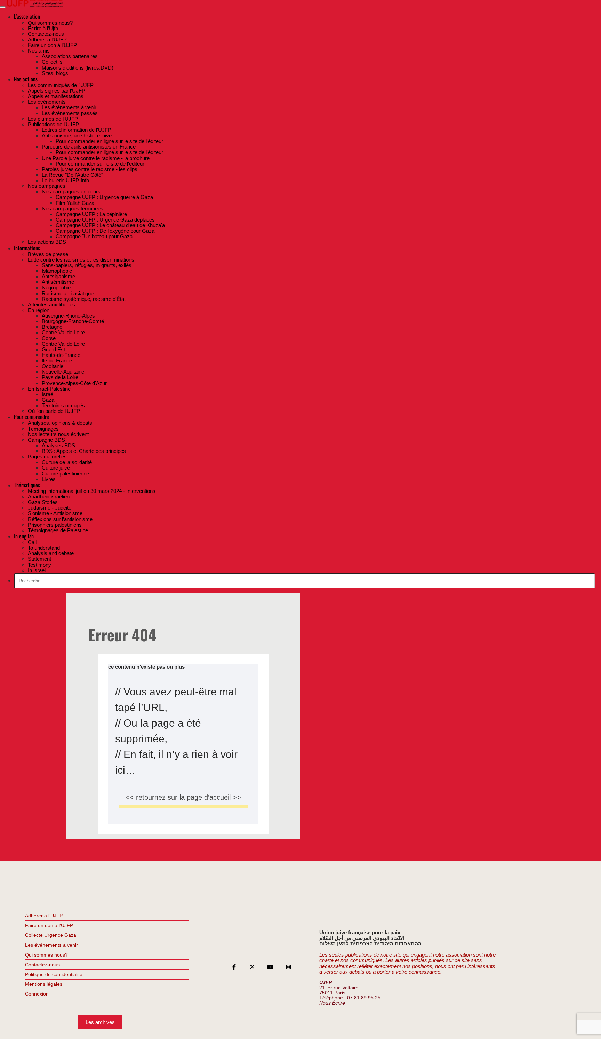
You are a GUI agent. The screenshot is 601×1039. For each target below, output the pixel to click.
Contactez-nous (42, 964)
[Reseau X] (252, 969)
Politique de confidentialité (53, 974)
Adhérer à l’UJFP (44, 915)
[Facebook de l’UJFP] (234, 969)
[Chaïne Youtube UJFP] (270, 969)
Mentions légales (43, 984)
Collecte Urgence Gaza (50, 935)
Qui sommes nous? (46, 955)
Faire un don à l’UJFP (49, 925)
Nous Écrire (332, 1003)
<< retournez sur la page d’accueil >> (183, 797)
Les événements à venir (51, 945)
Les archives (100, 1022)
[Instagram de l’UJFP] (288, 969)
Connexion (37, 994)
